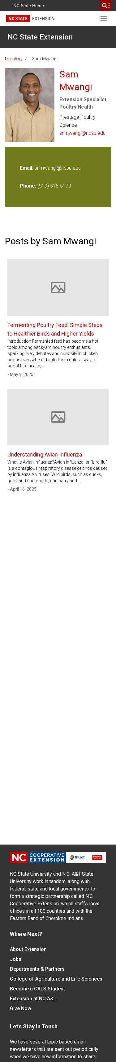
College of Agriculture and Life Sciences (56, 979)
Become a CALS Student (37, 989)
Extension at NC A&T (33, 999)
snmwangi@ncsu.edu (82, 133)
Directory (14, 58)
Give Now (20, 1008)
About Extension (28, 949)
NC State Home (28, 5)
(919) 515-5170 (54, 186)
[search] (105, 5)
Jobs (15, 959)
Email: (27, 168)
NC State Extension (40, 37)
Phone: (28, 186)
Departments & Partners (37, 969)
